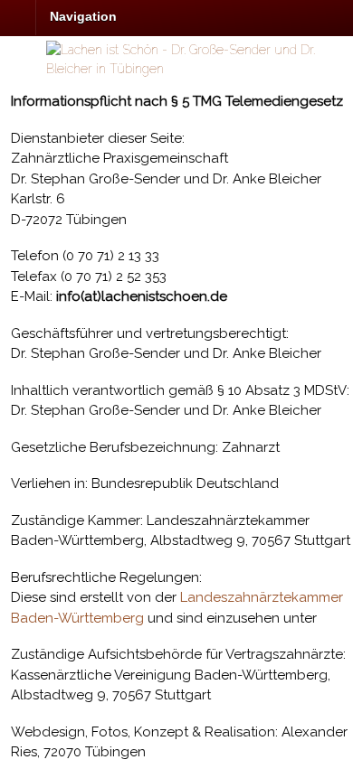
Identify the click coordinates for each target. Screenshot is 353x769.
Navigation (83, 16)
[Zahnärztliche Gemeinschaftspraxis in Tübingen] (199, 68)
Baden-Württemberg (77, 618)
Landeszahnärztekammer (261, 597)
